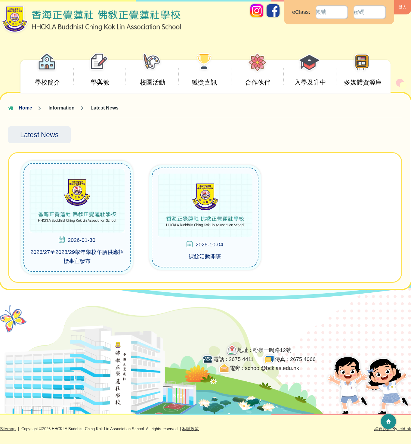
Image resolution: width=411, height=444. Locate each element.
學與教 (100, 82)
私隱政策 (190, 428)
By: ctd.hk (392, 428)
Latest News (39, 135)
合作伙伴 (257, 82)
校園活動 (152, 82)
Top (388, 400)
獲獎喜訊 (204, 82)
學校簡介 (47, 82)
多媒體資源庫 (363, 82)
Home (25, 107)
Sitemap (8, 428)
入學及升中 (310, 82)
